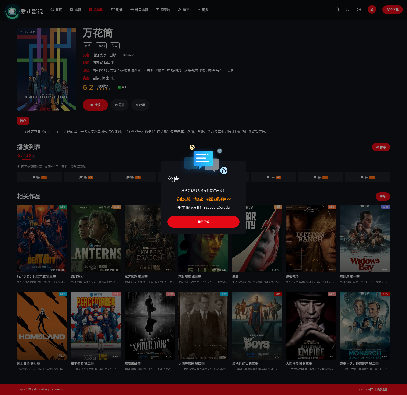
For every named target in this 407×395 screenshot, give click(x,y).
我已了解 (203, 221)
